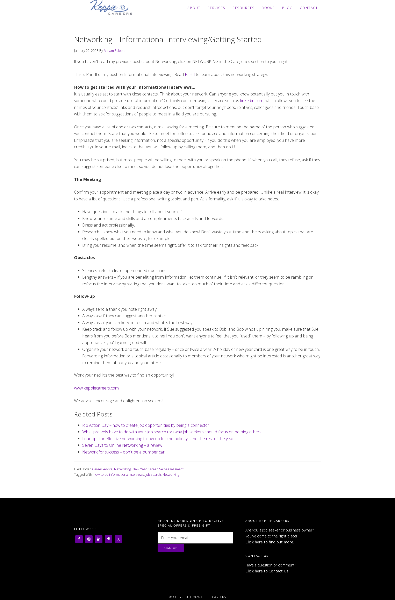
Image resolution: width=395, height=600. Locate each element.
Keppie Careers (111, 8)
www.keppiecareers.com (96, 388)
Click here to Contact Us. (267, 571)
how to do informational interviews (118, 474)
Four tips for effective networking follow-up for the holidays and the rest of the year (158, 438)
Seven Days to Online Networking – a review (122, 445)
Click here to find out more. (269, 542)
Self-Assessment (171, 469)
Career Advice (102, 469)
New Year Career (145, 469)
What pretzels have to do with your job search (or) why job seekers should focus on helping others (171, 432)
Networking (122, 469)
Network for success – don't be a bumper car (123, 452)
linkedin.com (252, 100)
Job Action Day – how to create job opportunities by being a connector (145, 425)
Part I (190, 74)
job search (153, 474)
